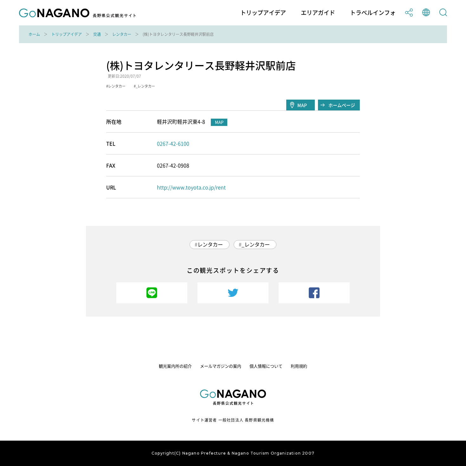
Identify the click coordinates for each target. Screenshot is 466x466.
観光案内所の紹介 (175, 366)
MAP (302, 105)
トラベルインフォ (373, 13)
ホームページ (341, 105)
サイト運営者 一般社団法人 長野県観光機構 (233, 420)
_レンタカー (256, 244)
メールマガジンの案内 (220, 366)
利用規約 (299, 366)
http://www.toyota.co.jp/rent (191, 187)
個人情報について (265, 366)
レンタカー (121, 34)
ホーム (34, 34)
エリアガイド (318, 13)
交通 (97, 34)
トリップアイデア (263, 13)
